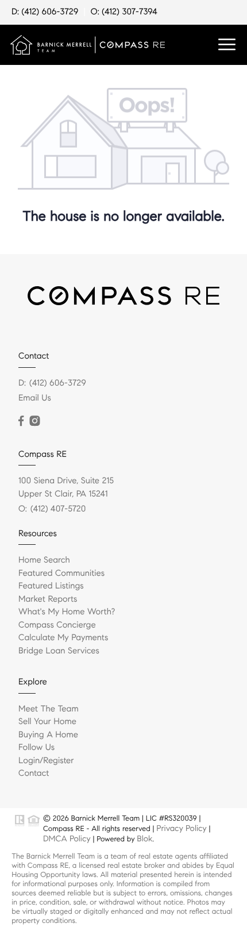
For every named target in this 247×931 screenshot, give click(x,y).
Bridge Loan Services (58, 651)
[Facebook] (21, 421)
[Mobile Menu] (227, 45)
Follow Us (36, 748)
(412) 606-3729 (57, 383)
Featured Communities (61, 573)
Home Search (44, 560)
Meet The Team (48, 709)
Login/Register (46, 761)
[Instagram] (34, 421)
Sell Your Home (47, 722)
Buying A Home (48, 735)
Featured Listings (51, 586)
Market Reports (48, 599)
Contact (33, 773)
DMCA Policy (67, 838)
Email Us (34, 398)
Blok (144, 838)
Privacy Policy (181, 828)
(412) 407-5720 (58, 509)
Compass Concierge (57, 625)
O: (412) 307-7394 (124, 12)
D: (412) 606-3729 (44, 12)
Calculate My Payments (63, 638)
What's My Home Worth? (66, 612)
